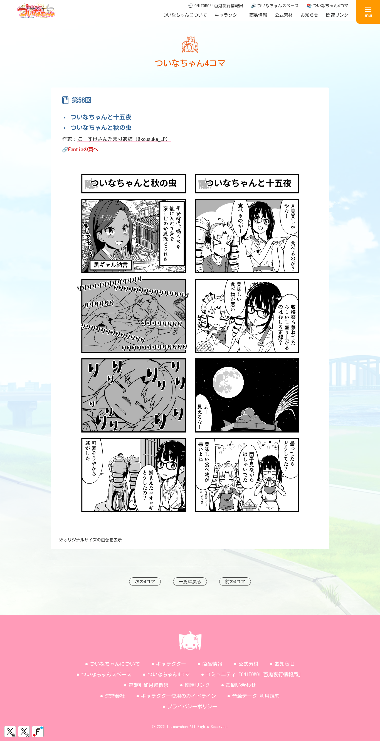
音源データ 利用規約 (256, 695)
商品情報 (258, 15)
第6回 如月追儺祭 (149, 684)
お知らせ (309, 15)
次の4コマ (145, 581)
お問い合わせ (241, 684)
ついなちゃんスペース (106, 674)
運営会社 (115, 695)
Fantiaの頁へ (83, 149)
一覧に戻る (190, 581)
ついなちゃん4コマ (168, 674)
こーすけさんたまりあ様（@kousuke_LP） (124, 139)
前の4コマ (235, 581)
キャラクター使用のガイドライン (178, 695)
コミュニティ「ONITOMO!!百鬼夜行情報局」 (254, 674)
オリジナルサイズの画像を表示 (92, 540)
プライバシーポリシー (192, 706)
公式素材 (284, 15)
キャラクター (228, 15)
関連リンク (337, 15)
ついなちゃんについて (184, 15)
